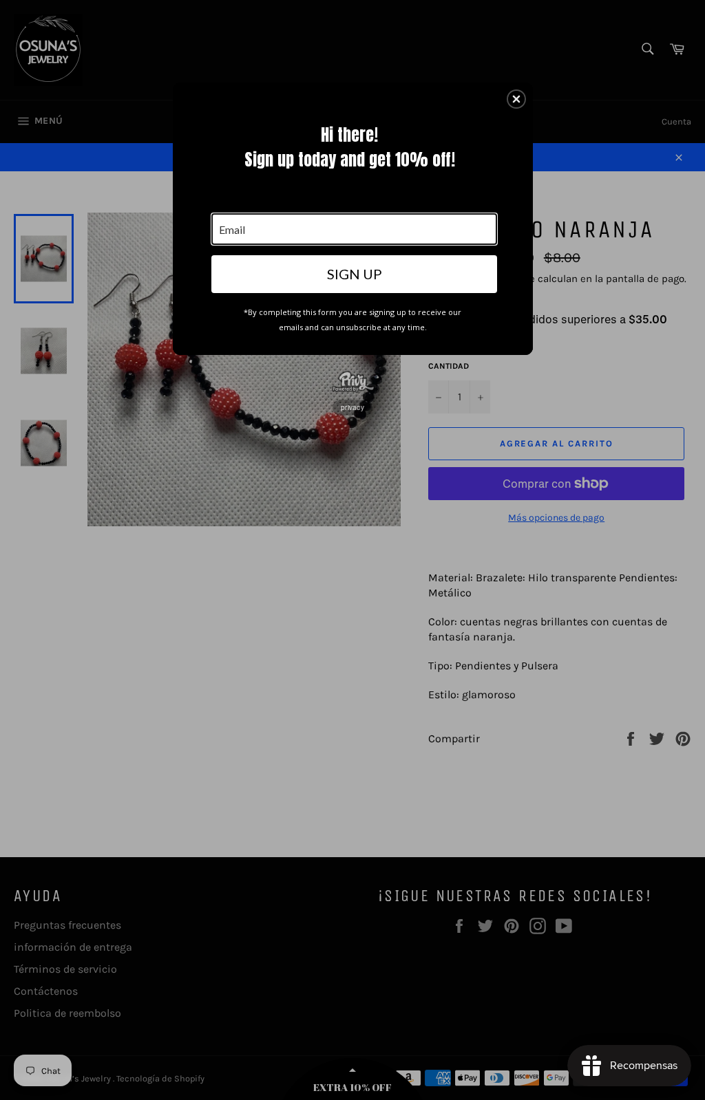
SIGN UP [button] (354, 274)
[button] (516, 99)
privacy (352, 407)
